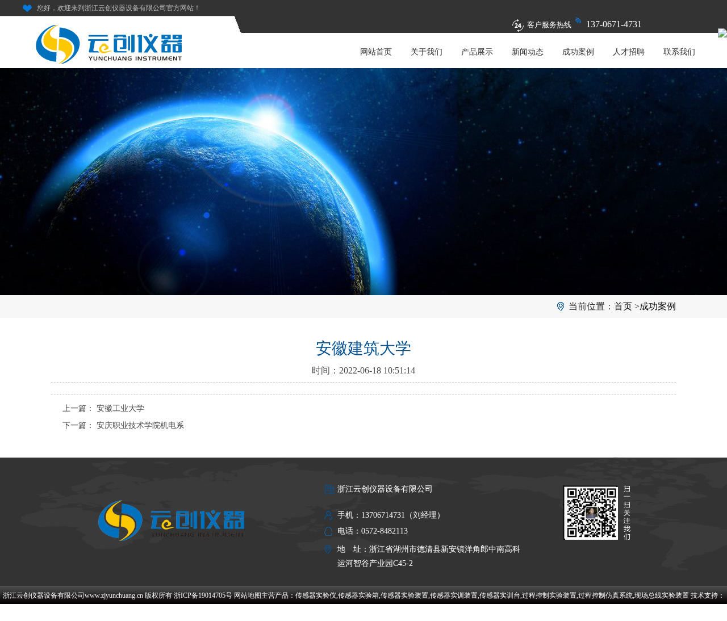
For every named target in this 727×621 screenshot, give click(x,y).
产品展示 (477, 52)
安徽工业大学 (120, 408)
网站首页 (376, 52)
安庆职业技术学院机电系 (140, 425)
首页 (623, 306)
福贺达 (363, 612)
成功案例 (578, 52)
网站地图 (247, 595)
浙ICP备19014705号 (203, 595)
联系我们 (679, 52)
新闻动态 (528, 52)
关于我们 (426, 52)
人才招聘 (629, 52)
